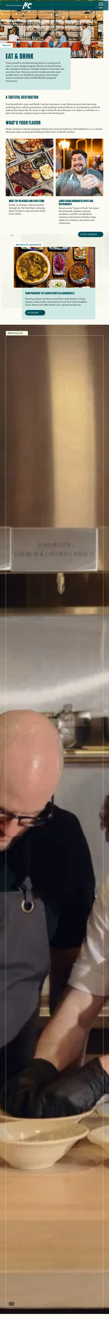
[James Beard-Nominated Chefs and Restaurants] (79, 184)
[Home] (19, 5)
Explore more (33, 312)
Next (16, 235)
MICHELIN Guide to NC (15, 333)
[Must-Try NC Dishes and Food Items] (29, 180)
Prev (7, 235)
